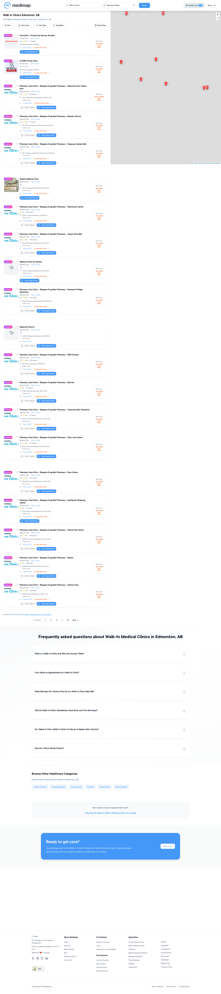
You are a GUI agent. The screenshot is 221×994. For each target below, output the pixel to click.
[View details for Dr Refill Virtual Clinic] (55, 69)
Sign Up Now (100, 964)
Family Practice (40, 787)
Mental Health (121, 787)
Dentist (163, 942)
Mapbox (204, 163)
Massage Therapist (135, 956)
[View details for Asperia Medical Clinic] (55, 188)
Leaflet (195, 163)
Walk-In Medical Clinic (137, 946)
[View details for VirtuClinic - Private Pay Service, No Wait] (55, 44)
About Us (67, 946)
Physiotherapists (58, 787)
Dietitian (132, 964)
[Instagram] (37, 958)
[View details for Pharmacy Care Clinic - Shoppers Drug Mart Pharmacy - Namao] (55, 567)
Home (66, 942)
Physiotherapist (134, 960)
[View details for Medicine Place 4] (55, 336)
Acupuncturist (166, 953)
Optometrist (133, 967)
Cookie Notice (184, 986)
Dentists (90, 787)
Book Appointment (31, 52)
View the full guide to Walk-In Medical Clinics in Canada (110, 812)
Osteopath (164, 945)
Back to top (168, 846)
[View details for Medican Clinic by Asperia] (55, 271)
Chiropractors (76, 787)
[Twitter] (42, 958)
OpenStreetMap (214, 163)
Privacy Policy (171, 986)
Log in (98, 946)
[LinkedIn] (47, 958)
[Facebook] (33, 958)
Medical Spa (165, 963)
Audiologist (165, 960)
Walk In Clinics (34, 38)
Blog (65, 953)
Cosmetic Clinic (166, 967)
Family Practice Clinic (136, 942)
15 (68, 620)
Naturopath (165, 956)
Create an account (103, 942)
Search (144, 5)
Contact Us (68, 960)
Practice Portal (101, 967)
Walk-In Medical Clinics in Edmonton (38, 614)
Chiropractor (165, 949)
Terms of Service (157, 986)
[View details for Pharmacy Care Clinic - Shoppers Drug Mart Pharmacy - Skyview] (55, 392)
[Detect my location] (133, 5)
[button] (166, 84)
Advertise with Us (70, 956)
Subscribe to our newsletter (106, 949)
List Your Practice (102, 960)
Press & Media (69, 949)
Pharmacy (132, 949)
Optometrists (104, 787)
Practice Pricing (102, 971)
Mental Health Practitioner (138, 953)
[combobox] (25, 25)
